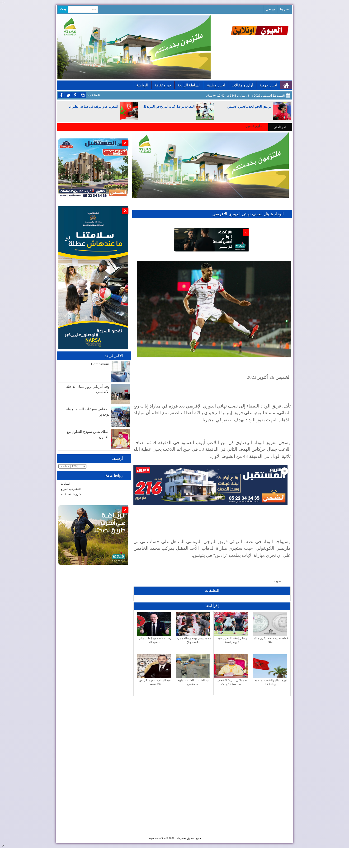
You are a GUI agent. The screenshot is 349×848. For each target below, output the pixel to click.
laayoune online (156, 838)
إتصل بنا (284, 9)
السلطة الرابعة (189, 85)
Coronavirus (100, 364)
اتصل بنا (65, 483)
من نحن (270, 9)
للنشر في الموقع (71, 489)
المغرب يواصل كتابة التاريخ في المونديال (169, 106)
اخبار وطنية (216, 85)
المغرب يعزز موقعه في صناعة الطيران (93, 106)
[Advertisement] (212, 733)
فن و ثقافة (163, 85)
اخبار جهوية (268, 85)
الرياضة (142, 85)
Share (277, 582)
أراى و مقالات (242, 85)
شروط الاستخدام (71, 494)
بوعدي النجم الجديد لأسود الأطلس (249, 106)
